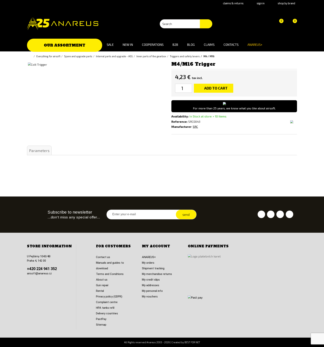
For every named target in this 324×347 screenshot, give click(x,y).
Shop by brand (286, 3)
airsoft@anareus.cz (39, 273)
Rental (100, 291)
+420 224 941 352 (42, 268)
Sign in (261, 3)
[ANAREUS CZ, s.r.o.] (62, 23)
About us (101, 279)
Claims (209, 44)
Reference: (179, 121)
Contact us (103, 257)
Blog (191, 44)
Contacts (231, 44)
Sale (110, 44)
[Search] (206, 23)
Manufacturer (181, 126)
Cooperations (153, 44)
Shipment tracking (153, 268)
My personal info (152, 291)
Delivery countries (107, 313)
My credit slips (151, 279)
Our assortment (64, 45)
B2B (175, 44)
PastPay (101, 319)
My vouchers (150, 296)
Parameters (39, 150)
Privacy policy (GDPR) (109, 296)
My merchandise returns (157, 274)
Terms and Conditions (110, 274)
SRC (195, 126)
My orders (148, 262)
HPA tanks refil (105, 307)
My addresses (150, 285)
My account (156, 246)
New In (128, 44)
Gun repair (102, 285)
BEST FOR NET (192, 342)
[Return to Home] (32, 56)
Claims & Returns (233, 3)
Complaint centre (107, 302)
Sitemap (101, 324)
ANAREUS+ (255, 44)
